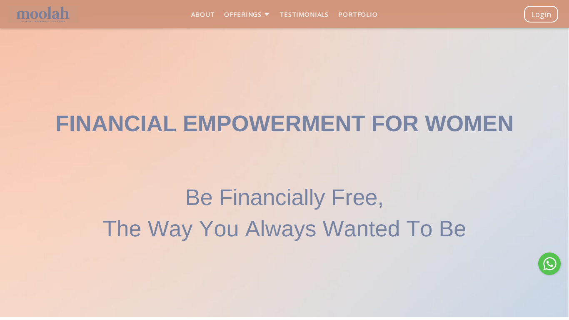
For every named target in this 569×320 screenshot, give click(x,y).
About (203, 14)
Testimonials (304, 14)
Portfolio (358, 14)
